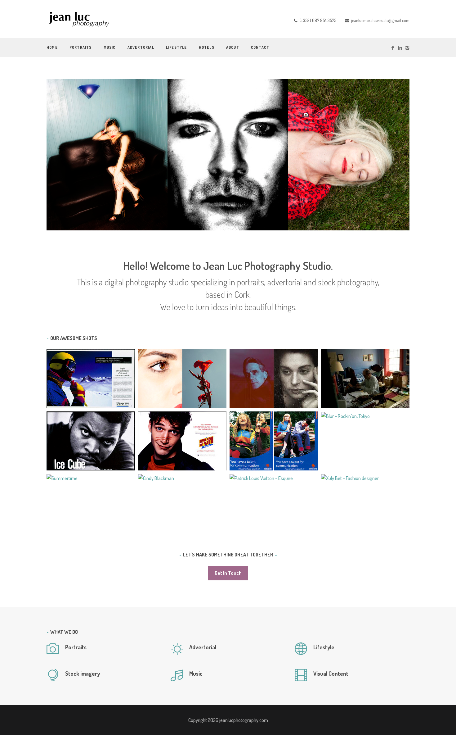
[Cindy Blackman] (156, 477)
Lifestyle (176, 47)
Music (110, 47)
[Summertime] (62, 477)
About (232, 47)
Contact (260, 47)
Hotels (206, 47)
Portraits (80, 47)
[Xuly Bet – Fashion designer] (350, 477)
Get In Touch (228, 573)
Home (52, 47)
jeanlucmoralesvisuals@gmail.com (380, 20)
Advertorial (140, 47)
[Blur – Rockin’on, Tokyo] (345, 415)
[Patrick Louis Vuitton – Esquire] (261, 477)
